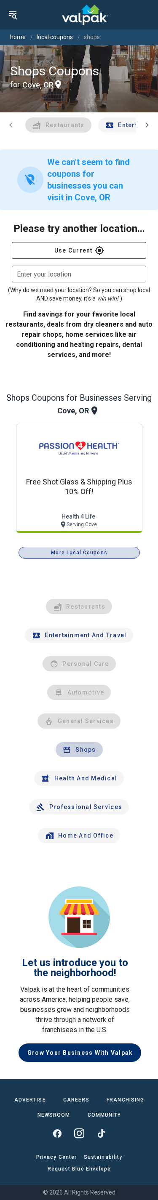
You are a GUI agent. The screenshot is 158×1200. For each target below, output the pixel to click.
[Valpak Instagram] (79, 1133)
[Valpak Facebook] (57, 1133)
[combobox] (79, 274)
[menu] (13, 15)
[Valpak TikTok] (101, 1133)
